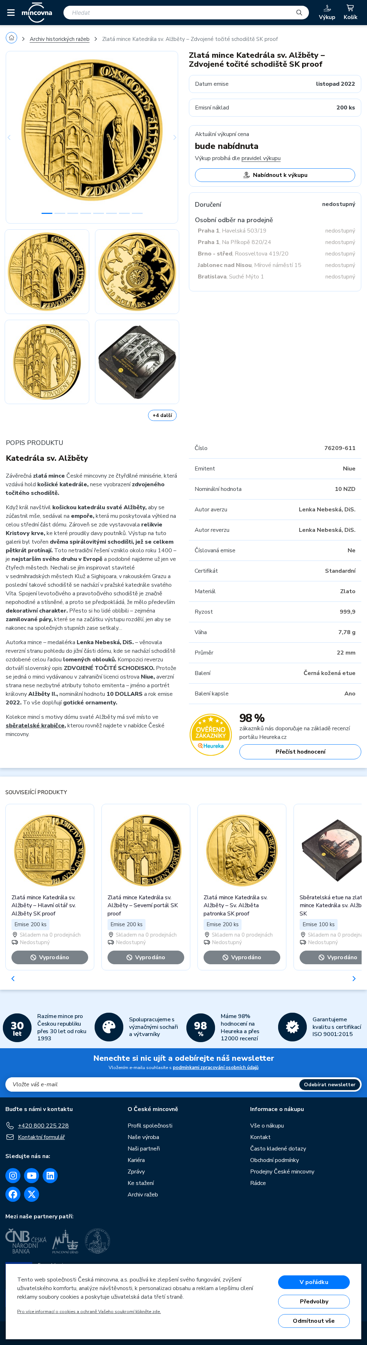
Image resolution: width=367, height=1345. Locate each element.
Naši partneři (144, 1149)
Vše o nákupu (267, 1126)
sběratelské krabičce (35, 726)
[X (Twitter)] (31, 1194)
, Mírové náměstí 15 (249, 265)
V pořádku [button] (314, 1282)
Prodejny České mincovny (282, 1172)
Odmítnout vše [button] (314, 1321)
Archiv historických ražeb (60, 39)
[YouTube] (31, 1175)
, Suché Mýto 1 (231, 277)
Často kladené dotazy (278, 1149)
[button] (19, 137)
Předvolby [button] (314, 1302)
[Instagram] (12, 1175)
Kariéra (136, 1160)
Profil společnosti (150, 1126)
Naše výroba (143, 1137)
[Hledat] (299, 12)
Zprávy (136, 1172)
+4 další (162, 415)
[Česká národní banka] (26, 1240)
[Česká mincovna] (37, 13)
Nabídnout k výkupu (280, 175)
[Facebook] (12, 1194)
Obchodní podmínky (274, 1160)
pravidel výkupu (261, 158)
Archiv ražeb (143, 1195)
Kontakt (260, 1137)
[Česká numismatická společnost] (98, 1240)
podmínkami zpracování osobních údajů (215, 1067)
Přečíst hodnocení (300, 752)
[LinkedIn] (50, 1175)
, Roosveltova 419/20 (243, 254)
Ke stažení (141, 1183)
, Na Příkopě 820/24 (234, 242)
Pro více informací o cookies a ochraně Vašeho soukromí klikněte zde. (89, 1311)
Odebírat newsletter (330, 1084)
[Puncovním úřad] (66, 1240)
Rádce (258, 1183)
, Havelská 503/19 (232, 231)
